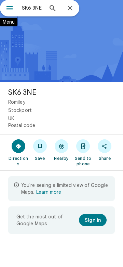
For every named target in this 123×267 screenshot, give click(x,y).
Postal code (21, 125)
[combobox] (32, 8)
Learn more (48, 192)
